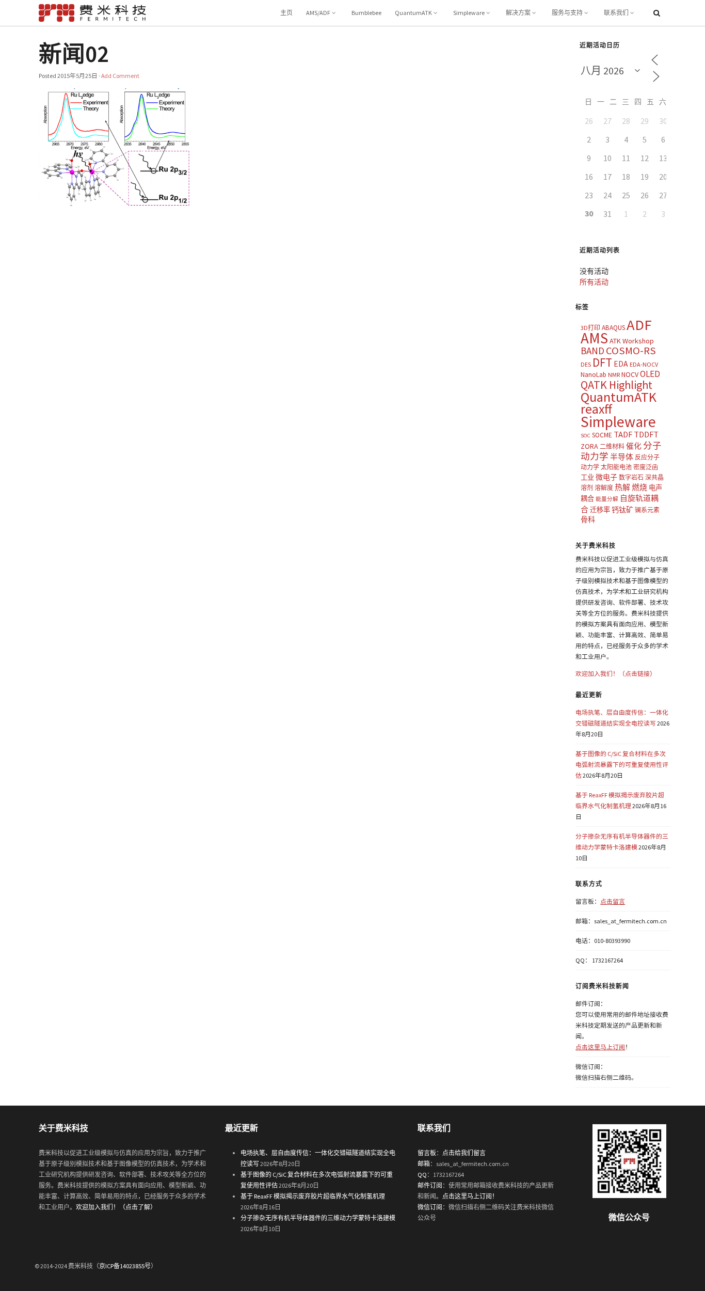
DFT (602, 362)
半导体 (621, 457)
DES (586, 364)
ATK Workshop (632, 340)
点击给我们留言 (464, 1153)
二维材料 (612, 446)
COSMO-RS (631, 350)
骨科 (588, 519)
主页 (286, 13)
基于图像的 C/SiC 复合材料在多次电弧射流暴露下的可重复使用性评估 (621, 764)
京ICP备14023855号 (125, 1266)
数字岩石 (631, 477)
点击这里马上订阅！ (470, 1196)
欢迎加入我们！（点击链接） (615, 674)
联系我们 (616, 13)
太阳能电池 (616, 467)
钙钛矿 (622, 509)
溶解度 (604, 488)
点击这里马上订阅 (600, 1047)
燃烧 (639, 487)
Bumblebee (366, 13)
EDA (621, 364)
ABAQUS (613, 327)
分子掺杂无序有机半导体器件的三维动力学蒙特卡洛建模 (318, 1218)
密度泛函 (645, 467)
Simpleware (469, 13)
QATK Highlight (616, 384)
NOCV (629, 374)
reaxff (596, 409)
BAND (592, 350)
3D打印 (590, 328)
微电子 (606, 477)
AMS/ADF (318, 13)
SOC (585, 435)
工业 (587, 477)
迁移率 (600, 510)
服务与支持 (567, 13)
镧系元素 (647, 510)
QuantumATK (413, 13)
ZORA (589, 446)
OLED (650, 374)
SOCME (602, 435)
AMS (594, 338)
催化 (634, 446)
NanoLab (593, 374)
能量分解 (607, 499)
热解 (622, 487)
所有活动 (594, 282)
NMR (614, 375)
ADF (639, 325)
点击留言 (612, 901)
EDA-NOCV (644, 364)
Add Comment (120, 76)
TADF (623, 434)
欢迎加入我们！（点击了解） (116, 1207)
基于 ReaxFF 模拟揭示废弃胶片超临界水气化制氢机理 (313, 1196)
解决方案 (518, 13)
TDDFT (646, 434)
